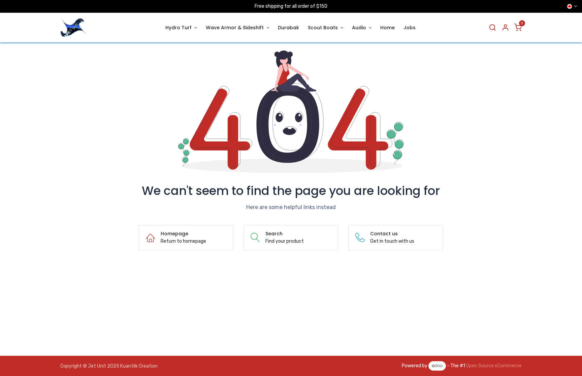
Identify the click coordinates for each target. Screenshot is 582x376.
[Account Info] (505, 28)
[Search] (492, 28)
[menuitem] (181, 28)
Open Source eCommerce (494, 366)
